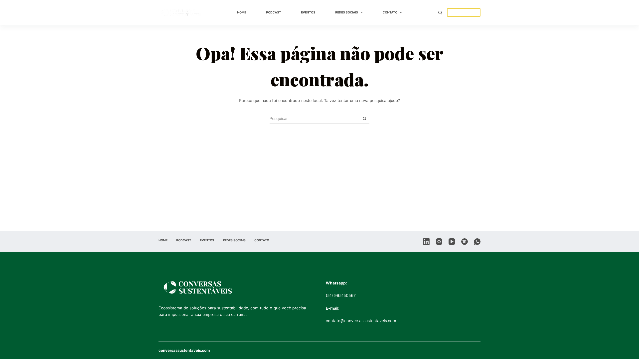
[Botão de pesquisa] (364, 119)
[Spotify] (464, 241)
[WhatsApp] (477, 241)
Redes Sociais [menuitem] (346, 12)
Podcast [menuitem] (273, 12)
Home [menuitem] (241, 12)
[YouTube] (452, 241)
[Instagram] (439, 241)
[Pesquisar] (440, 12)
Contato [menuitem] (390, 12)
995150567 (345, 295)
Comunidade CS (463, 12)
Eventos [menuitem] (308, 12)
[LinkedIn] (426, 241)
